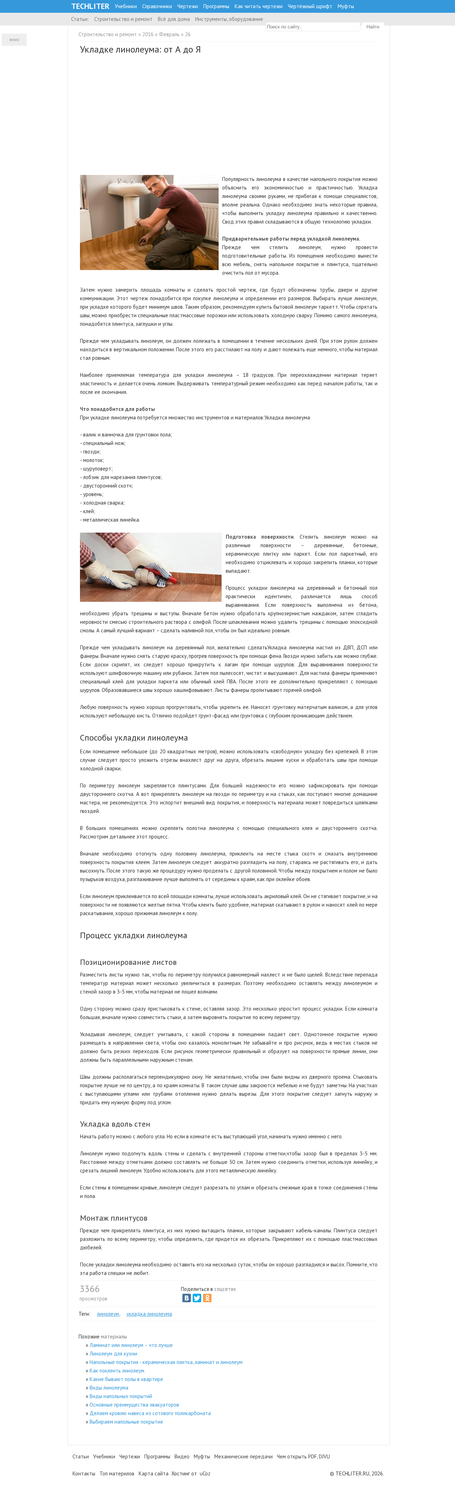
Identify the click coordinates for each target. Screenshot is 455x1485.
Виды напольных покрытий (121, 1396)
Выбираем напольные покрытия (126, 1421)
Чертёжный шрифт (310, 6)
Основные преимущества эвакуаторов (134, 1404)
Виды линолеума (109, 1387)
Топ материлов (117, 1473)
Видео (182, 1456)
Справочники (157, 6)
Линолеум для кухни (113, 1353)
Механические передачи (243, 1456)
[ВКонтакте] (186, 1298)
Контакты (84, 1473)
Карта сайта (153, 1473)
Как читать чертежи (259, 6)
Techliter (90, 6)
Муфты (346, 6)
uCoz (205, 1473)
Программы (216, 6)
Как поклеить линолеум (117, 1370)
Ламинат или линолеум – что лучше (131, 1345)
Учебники (126, 6)
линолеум (108, 1313)
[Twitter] (197, 1298)
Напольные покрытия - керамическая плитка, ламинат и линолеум (166, 1362)
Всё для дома (174, 19)
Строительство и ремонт (123, 19)
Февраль (169, 34)
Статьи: (80, 19)
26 (188, 34)
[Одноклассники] (207, 1298)
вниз (14, 40)
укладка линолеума (149, 1313)
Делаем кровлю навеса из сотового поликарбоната (150, 1413)
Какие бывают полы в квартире (126, 1379)
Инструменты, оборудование (229, 19)
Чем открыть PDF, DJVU (303, 1456)
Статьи (81, 1456)
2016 (148, 34)
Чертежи (187, 6)
